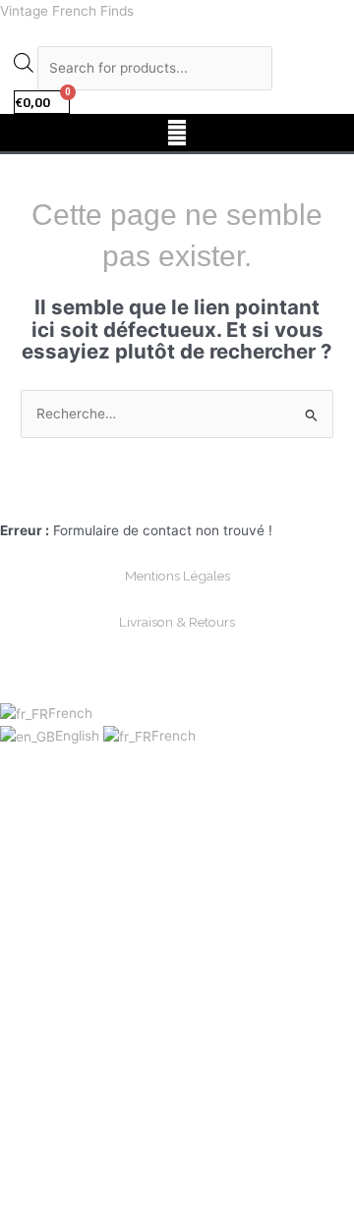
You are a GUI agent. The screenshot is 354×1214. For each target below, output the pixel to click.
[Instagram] (199, 498)
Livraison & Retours (177, 622)
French (70, 713)
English (79, 736)
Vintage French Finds (67, 11)
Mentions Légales (177, 575)
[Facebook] (154, 498)
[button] (176, 132)
